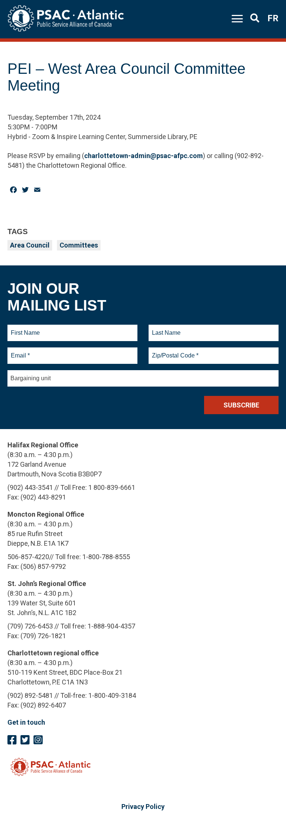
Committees (79, 245)
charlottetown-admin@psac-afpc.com (143, 156)
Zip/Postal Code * (174, 351)
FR (273, 18)
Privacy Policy (143, 806)
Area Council (30, 245)
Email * (20, 351)
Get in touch (26, 722)
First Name (25, 328)
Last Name (165, 328)
